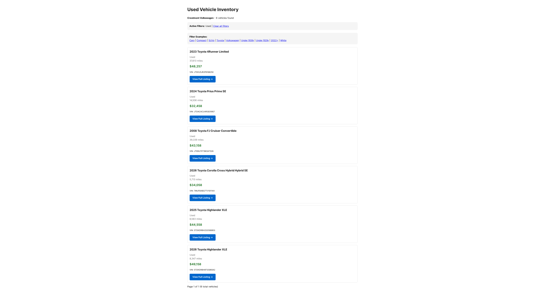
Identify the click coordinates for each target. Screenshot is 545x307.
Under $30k (247, 40)
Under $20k (262, 40)
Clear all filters (221, 26)
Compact (202, 40)
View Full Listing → (202, 79)
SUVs (211, 40)
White (283, 40)
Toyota (220, 40)
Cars (191, 40)
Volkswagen (232, 40)
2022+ (274, 40)
